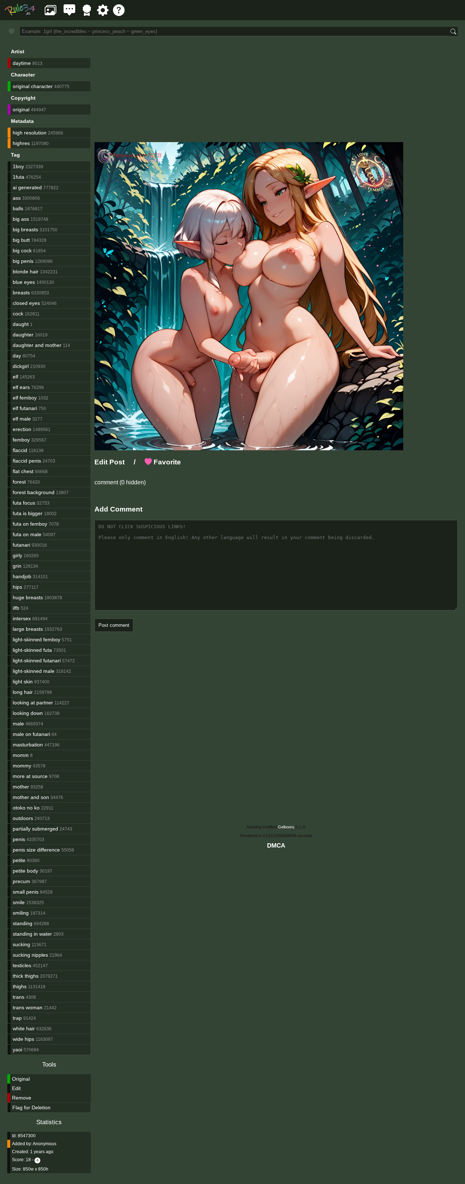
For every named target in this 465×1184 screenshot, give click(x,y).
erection (22, 429)
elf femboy (25, 398)
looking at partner (33, 702)
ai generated (27, 187)
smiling (21, 913)
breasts (21, 292)
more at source (30, 776)
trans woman (28, 1007)
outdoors (23, 818)
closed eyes (26, 303)
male (18, 723)
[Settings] (103, 14)
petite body (25, 871)
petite (19, 860)
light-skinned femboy (36, 639)
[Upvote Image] (37, 1160)
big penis (23, 261)
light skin (23, 681)
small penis (26, 892)
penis (19, 839)
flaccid (20, 450)
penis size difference (36, 850)
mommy (22, 766)
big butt (21, 240)
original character (33, 86)
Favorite (166, 462)
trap (17, 1018)
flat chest (23, 471)
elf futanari (25, 408)
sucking (21, 944)
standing (22, 923)
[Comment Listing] (69, 14)
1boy (18, 166)
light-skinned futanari (37, 660)
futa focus (24, 503)
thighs (20, 986)
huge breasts (28, 597)
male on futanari (31, 734)
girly (17, 555)
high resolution (29, 133)
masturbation (28, 745)
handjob (22, 576)
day (17, 356)
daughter (23, 335)
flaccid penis (27, 461)
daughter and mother (37, 345)
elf (15, 377)
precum (21, 881)
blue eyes (24, 282)
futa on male (27, 534)
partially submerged (35, 829)
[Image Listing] (50, 14)
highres (21, 143)
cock (18, 313)
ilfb (16, 608)
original (21, 109)
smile (19, 902)
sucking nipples (30, 955)
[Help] (119, 14)
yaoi (17, 1049)
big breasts (25, 229)
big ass (21, 219)
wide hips (23, 1039)
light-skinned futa (32, 650)
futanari (21, 545)
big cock (22, 250)
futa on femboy (30, 524)
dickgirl (21, 366)
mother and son (31, 797)
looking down (28, 713)
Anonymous (44, 1144)
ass (17, 198)
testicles (22, 965)
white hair (24, 1028)
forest (19, 482)
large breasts (28, 629)
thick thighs (26, 976)
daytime (22, 63)
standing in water (32, 934)
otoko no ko (26, 808)
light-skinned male (33, 671)
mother (21, 787)
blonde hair (26, 271)
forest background (33, 492)
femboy (21, 440)
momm (21, 755)
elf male (22, 419)
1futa (18, 177)
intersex (22, 618)
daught (21, 324)
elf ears (21, 387)
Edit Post (109, 462)
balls (18, 208)
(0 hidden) (132, 482)
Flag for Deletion (31, 1107)
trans (18, 997)
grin (17, 566)
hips (17, 587)
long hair (23, 692)
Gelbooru (286, 827)
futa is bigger (28, 513)
